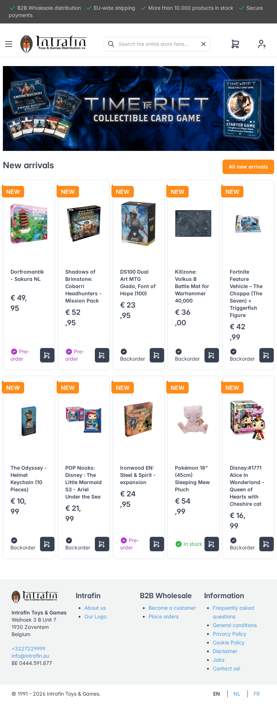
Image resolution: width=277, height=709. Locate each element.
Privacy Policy (229, 634)
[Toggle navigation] (8, 44)
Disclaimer (225, 651)
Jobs (218, 660)
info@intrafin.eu (30, 656)
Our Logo (95, 616)
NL (236, 694)
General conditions (235, 625)
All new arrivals (248, 167)
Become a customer (172, 608)
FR (257, 694)
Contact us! (226, 668)
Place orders (164, 616)
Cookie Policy (229, 642)
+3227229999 (28, 648)
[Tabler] (53, 44)
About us (95, 608)
